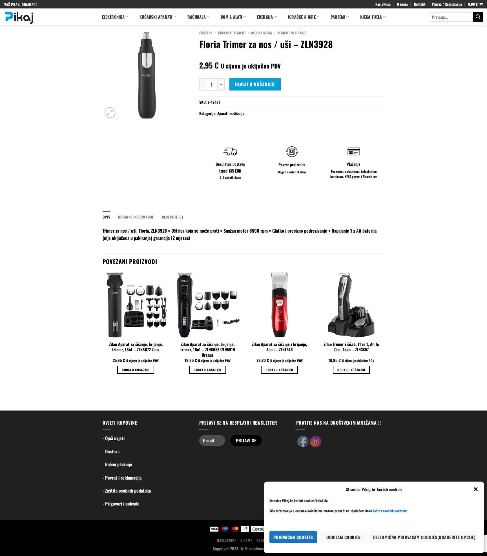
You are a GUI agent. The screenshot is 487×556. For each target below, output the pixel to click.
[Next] (384, 328)
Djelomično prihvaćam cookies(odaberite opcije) (424, 537)
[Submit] (478, 17)
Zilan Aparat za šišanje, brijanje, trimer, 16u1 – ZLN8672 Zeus (136, 347)
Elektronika (113, 17)
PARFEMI (338, 17)
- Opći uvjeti (114, 438)
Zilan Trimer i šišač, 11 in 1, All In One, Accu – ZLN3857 (351, 347)
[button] (476, 489)
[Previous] (103, 328)
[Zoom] (110, 112)
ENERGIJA (265, 17)
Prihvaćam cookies (293, 537)
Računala (196, 17)
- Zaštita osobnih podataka (127, 490)
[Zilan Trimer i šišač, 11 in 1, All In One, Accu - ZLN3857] (351, 305)
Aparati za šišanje (291, 33)
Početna (205, 33)
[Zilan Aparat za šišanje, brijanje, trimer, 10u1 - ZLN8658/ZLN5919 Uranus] (207, 305)
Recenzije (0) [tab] (172, 217)
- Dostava (111, 451)
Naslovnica (383, 4)
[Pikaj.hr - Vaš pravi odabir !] (47, 16)
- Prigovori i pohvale (121, 503)
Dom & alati (231, 17)
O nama (402, 4)
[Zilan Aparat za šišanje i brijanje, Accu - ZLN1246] (279, 305)
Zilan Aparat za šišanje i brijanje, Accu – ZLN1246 (279, 347)
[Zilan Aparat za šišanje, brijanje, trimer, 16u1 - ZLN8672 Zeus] (136, 305)
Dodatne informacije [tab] (136, 217)
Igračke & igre (302, 17)
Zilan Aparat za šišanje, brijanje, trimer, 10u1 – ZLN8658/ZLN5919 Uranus (207, 350)
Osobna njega (261, 33)
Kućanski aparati (156, 17)
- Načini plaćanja (117, 464)
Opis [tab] (106, 217)
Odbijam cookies (343, 537)
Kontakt (419, 4)
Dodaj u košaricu (255, 84)
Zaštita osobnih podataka (390, 510)
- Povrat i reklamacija (122, 477)
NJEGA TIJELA (371, 17)
